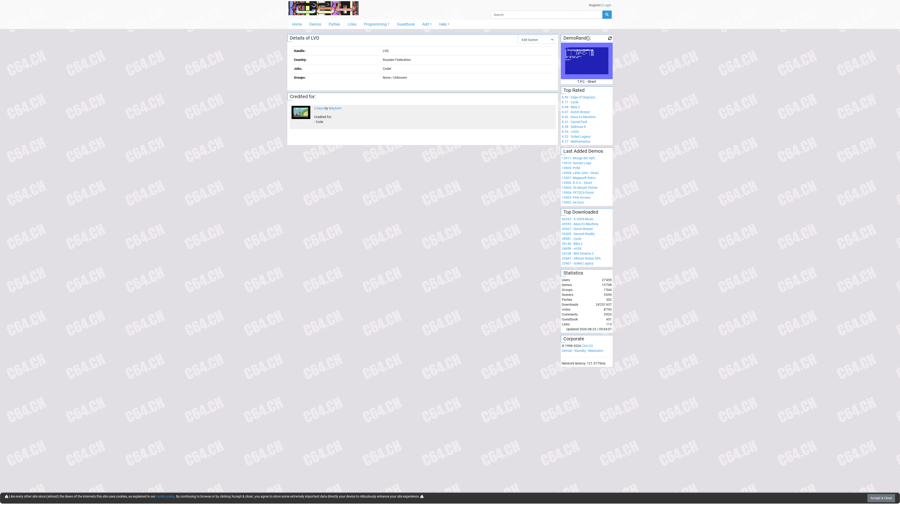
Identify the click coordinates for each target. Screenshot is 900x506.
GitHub (567, 351)
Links (352, 24)
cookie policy (165, 496)
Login (607, 5)
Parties (334, 24)
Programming (375, 24)
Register (595, 5)
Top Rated (574, 90)
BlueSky (580, 351)
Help (443, 24)
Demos (315, 24)
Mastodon (595, 351)
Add (425, 24)
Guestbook (406, 24)
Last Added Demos (583, 151)
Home (297, 24)
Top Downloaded (580, 212)
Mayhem (335, 108)
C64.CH (587, 346)
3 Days (319, 108)
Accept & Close (881, 498)
